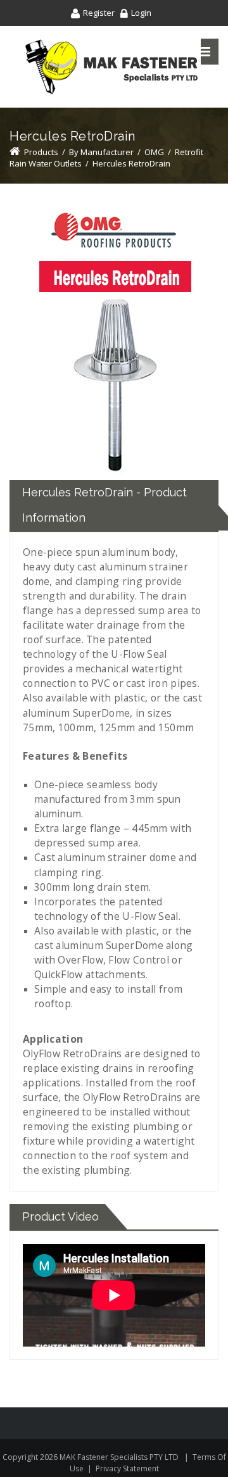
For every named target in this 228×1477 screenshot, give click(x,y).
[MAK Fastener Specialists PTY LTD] (111, 67)
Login (141, 12)
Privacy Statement (127, 1468)
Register (99, 12)
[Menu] (204, 52)
